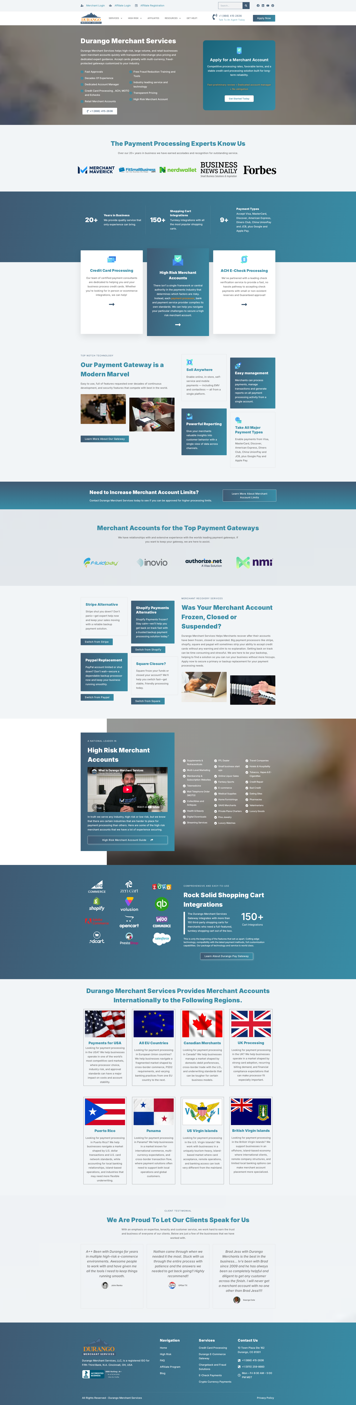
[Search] (246, 5)
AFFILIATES (153, 18)
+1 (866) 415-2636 (230, 15)
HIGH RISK (133, 18)
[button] (148, 701)
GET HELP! (192, 18)
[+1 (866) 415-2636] (215, 17)
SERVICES (114, 18)
